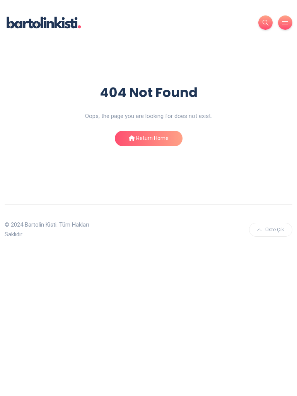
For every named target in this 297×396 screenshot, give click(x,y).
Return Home (152, 138)
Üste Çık (274, 229)
